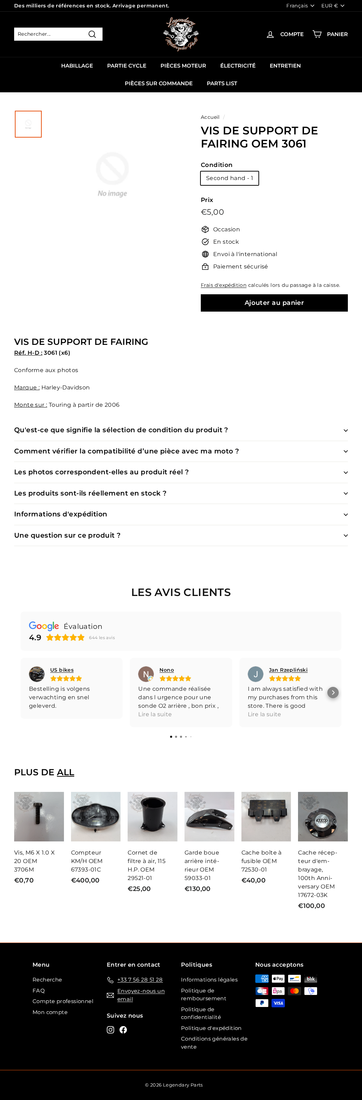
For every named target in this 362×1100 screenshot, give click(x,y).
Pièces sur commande (159, 83)
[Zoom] (112, 187)
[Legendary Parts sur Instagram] (110, 1029)
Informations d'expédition (60, 514)
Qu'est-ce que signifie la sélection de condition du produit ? (121, 430)
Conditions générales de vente (214, 1042)
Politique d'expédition (211, 1028)
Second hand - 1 (229, 178)
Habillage (77, 65)
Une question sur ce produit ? (67, 535)
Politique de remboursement (203, 994)
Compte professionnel (63, 1001)
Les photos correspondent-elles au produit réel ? (101, 472)
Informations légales (209, 979)
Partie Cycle (126, 65)
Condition (217, 164)
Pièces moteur (183, 65)
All (65, 772)
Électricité (238, 65)
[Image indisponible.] (28, 124)
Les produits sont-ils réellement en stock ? (90, 493)
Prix (207, 199)
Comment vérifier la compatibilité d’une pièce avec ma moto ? (126, 451)
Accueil (210, 117)
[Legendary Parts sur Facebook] (123, 1029)
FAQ (39, 990)
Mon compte (50, 1012)
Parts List (222, 83)
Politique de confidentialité (201, 1013)
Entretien (285, 65)
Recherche (47, 979)
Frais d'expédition (223, 285)
